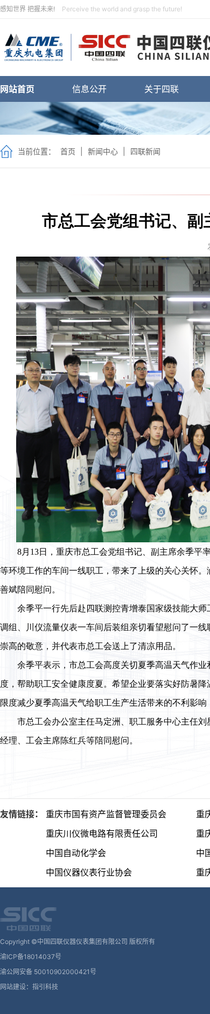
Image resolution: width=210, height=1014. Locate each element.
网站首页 (17, 89)
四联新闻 (145, 151)
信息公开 (89, 89)
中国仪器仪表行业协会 (89, 872)
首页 (67, 151)
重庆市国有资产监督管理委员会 (106, 814)
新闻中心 (103, 151)
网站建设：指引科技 (29, 987)
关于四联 (161, 89)
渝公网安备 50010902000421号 (48, 972)
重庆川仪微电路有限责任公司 (102, 833)
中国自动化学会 (76, 852)
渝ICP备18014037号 (30, 957)
